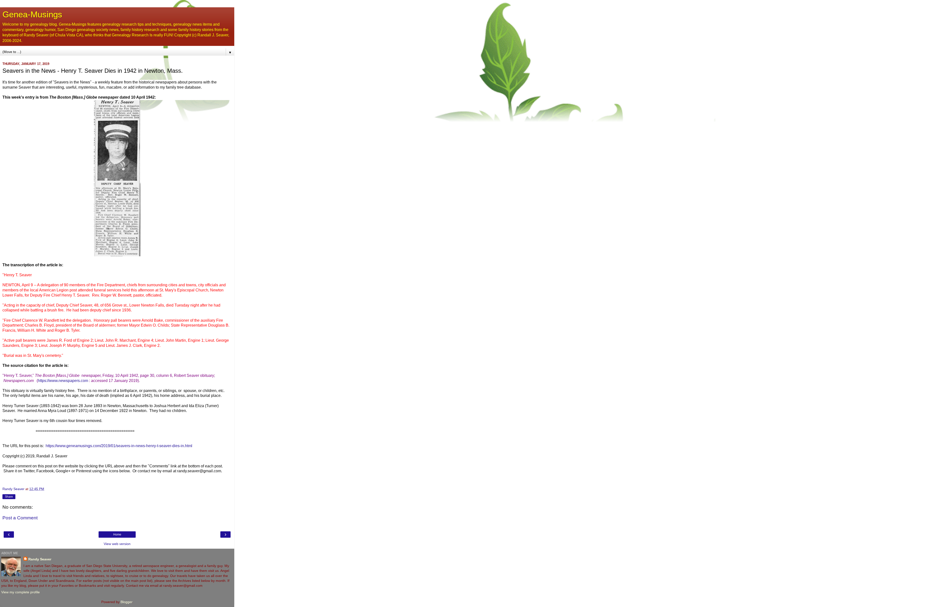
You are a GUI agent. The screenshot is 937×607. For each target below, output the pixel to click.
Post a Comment (20, 517)
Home (117, 534)
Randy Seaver (39, 559)
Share (9, 496)
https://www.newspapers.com (63, 381)
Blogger (126, 602)
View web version (117, 544)
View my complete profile (20, 592)
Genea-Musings (32, 14)
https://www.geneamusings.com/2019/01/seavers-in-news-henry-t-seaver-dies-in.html (119, 446)
